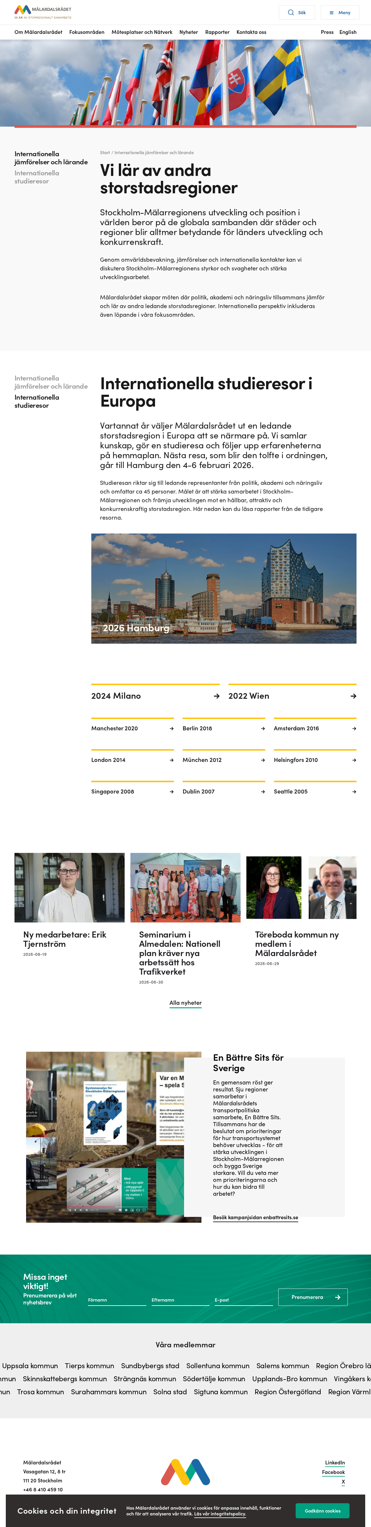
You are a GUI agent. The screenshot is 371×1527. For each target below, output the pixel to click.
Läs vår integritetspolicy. (220, 1514)
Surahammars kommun (79, 1392)
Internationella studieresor (36, 176)
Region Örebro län (314, 1366)
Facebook (333, 1472)
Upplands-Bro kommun (320, 1379)
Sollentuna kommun (187, 1366)
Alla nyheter (186, 1003)
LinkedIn (335, 1462)
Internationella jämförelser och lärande (51, 157)
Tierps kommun (58, 1366)
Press (327, 32)
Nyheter (188, 32)
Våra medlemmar (185, 1344)
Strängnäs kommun (176, 1379)
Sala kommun (25, 1379)
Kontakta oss (251, 32)
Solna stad (140, 1392)
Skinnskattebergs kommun (96, 1379)
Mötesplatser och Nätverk (142, 32)
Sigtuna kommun (191, 1392)
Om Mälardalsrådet (38, 32)
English (348, 32)
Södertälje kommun (245, 1379)
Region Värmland (325, 1392)
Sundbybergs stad (119, 1366)
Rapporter (217, 32)
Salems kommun (251, 1366)
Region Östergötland (258, 1392)
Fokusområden (86, 32)
